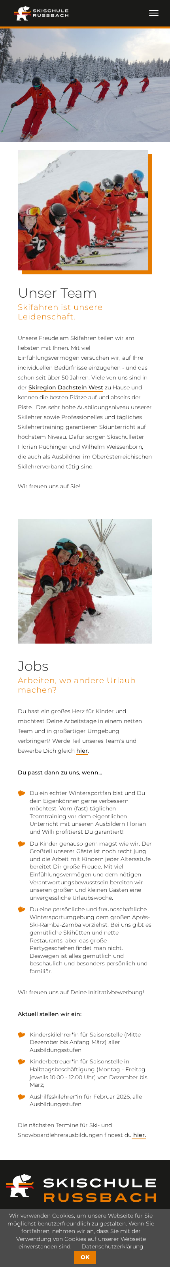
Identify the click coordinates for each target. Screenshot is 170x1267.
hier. (139, 1135)
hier (82, 750)
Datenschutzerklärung (112, 1246)
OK (85, 1257)
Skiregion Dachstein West (65, 387)
